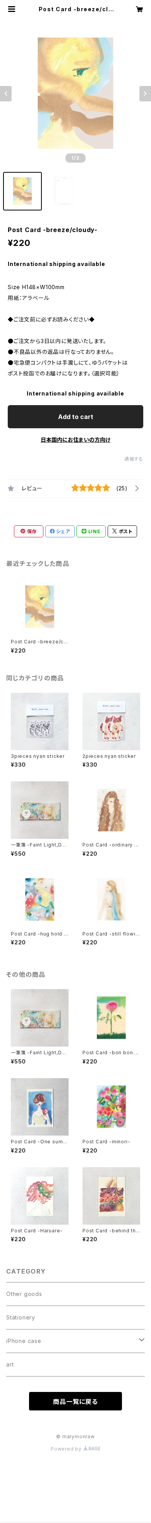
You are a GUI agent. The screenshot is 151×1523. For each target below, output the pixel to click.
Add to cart (75, 417)
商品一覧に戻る (75, 1401)
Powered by (67, 1449)
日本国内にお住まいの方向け (75, 439)
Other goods (24, 1294)
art (10, 1364)
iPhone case (23, 1341)
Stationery (20, 1317)
